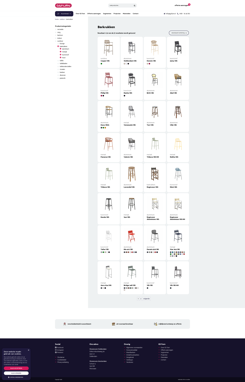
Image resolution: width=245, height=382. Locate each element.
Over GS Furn (80, 13)
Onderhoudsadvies (132, 355)
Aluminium (65, 49)
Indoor (59, 38)
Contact (135, 13)
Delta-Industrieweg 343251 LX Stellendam (97, 353)
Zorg (58, 32)
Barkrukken (63, 46)
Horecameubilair (131, 350)
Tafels (62, 60)
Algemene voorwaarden (134, 347)
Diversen (63, 75)
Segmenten (107, 13)
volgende (146, 298)
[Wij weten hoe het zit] (63, 5)
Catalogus (129, 360)
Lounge (62, 43)
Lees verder (15, 364)
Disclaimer (60, 357)
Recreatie (60, 29)
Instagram (60, 350)
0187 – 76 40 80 (184, 14)
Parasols (62, 78)
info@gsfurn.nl (171, 14)
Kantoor (60, 35)
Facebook (60, 347)
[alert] (16, 364)
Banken (62, 72)
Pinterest (60, 352)
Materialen (126, 13)
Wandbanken (130, 352)
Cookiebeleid (61, 360)
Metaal (64, 52)
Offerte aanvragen (94, 13)
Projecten (117, 13)
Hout (63, 57)
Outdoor (62, 19)
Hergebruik (130, 357)
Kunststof (65, 54)
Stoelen (62, 69)
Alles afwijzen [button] (16, 373)
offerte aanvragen (182, 5)
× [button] (28, 350)
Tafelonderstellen (65, 66)
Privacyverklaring (63, 362)
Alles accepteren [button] (16, 368)
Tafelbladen (63, 63)
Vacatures (129, 362)
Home (57, 19)
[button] (16, 377)
